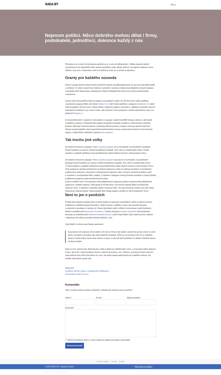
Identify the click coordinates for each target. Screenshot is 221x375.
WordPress (61, 372)
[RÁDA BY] (52, 5)
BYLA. (173, 5)
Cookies (114, 361)
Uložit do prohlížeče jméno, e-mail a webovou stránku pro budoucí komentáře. (98, 340)
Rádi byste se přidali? (143, 367)
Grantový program (106, 147)
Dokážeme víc (143, 104)
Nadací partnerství (128, 211)
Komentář (69, 308)
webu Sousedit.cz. (96, 211)
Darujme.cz (78, 113)
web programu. (107, 132)
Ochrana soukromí (103, 361)
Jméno (68, 298)
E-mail (99, 298)
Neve (47, 372)
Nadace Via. (104, 104)
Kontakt (121, 361)
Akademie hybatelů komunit (100, 215)
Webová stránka (133, 298)
